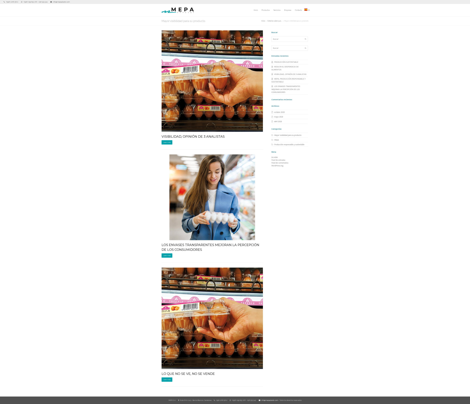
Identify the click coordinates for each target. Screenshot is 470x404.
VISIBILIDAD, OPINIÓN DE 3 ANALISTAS (193, 136)
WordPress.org (277, 165)
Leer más (167, 142)
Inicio (263, 21)
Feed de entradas (278, 160)
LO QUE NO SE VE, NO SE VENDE (188, 374)
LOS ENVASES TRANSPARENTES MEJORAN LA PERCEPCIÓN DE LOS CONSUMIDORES (285, 89)
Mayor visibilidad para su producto (287, 135)
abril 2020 (278, 121)
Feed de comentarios (279, 163)
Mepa (276, 140)
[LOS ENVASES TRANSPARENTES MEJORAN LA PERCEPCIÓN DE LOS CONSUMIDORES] (212, 197)
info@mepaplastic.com (61, 2)
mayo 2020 (278, 117)
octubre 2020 (279, 112)
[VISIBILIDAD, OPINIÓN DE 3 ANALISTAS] (212, 81)
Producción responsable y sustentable (289, 144)
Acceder (274, 157)
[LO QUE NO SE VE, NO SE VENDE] (212, 318)
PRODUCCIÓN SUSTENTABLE (286, 62)
